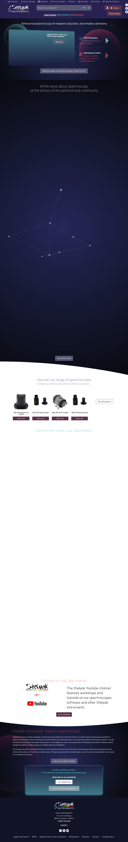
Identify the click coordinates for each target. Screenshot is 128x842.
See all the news (64, 358)
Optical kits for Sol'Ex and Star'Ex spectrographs (57, 35)
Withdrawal (74, 836)
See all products (104, 401)
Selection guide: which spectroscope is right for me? (64, 71)
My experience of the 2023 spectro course (29, 584)
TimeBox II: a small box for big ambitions (29, 164)
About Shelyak (29, 2)
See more (59, 42)
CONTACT (64, 825)
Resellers (44, 2)
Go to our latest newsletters (64, 788)
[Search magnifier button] (88, 7)
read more (109, 176)
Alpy (22, 338)
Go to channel (64, 714)
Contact (96, 2)
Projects (27, 167)
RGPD (34, 836)
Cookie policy (108, 836)
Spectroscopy (50, 15)
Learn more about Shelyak (64, 761)
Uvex (36, 667)
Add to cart (21, 418)
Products (14, 2)
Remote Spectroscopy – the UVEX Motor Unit (30, 664)
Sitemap (85, 836)
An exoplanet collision (22, 335)
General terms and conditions (52, 836)
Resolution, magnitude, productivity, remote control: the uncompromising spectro (88, 58)
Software (84, 2)
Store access (114, 13)
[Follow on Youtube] (126, 11)
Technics (32, 167)
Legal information (21, 836)
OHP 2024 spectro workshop (24, 249)
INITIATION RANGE (90, 38)
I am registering (64, 782)
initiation (65, 15)
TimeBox (37, 167)
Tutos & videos (59, 2)
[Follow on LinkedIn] (126, 8)
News (73, 2)
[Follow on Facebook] (126, 4)
